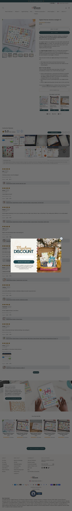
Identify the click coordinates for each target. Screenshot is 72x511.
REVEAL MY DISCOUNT (24, 262)
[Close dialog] (61, 238)
